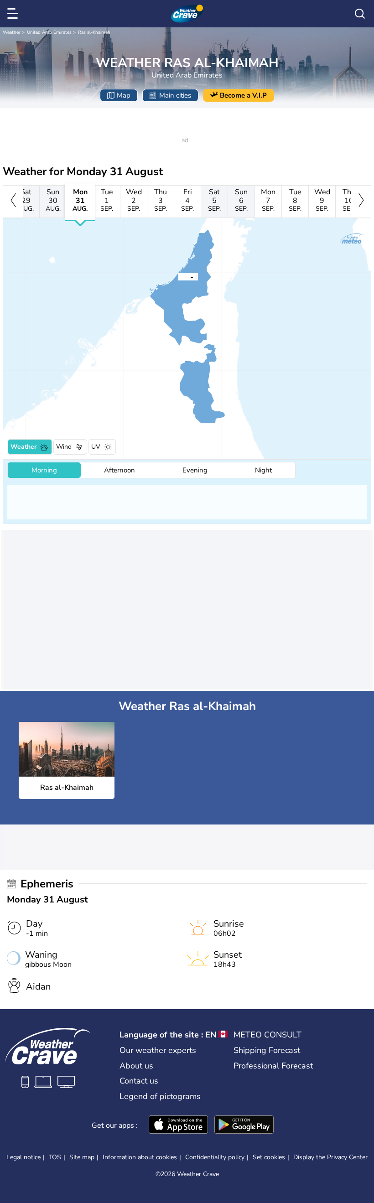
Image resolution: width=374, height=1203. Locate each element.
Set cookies (269, 1157)
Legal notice (23, 1157)
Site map (81, 1157)
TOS (55, 1157)
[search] (360, 13)
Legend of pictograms (160, 1096)
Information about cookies (140, 1157)
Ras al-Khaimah (94, 32)
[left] (13, 201)
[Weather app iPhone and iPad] (178, 1125)
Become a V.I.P (243, 95)
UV (95, 446)
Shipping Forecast (267, 1050)
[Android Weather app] (244, 1125)
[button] (178, 276)
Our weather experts (157, 1050)
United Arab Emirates (49, 32)
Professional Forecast (273, 1065)
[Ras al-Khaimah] (178, 276)
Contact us (138, 1080)
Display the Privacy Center (330, 1157)
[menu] (14, 13)
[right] (361, 201)
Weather (12, 32)
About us (136, 1065)
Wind (64, 446)
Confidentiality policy (214, 1157)
